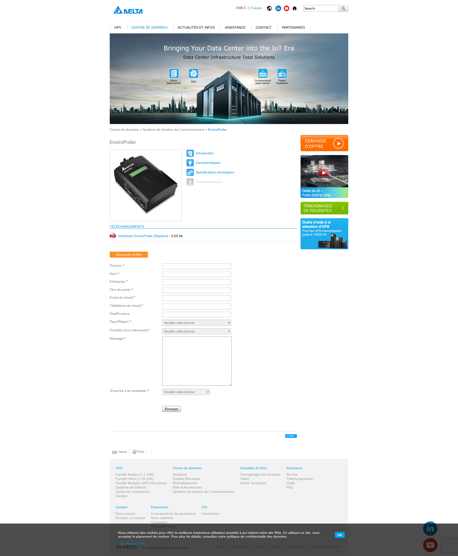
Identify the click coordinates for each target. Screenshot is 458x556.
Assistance (235, 27)
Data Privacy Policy (132, 544)
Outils (290, 483)
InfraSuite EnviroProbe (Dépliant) (143, 236)
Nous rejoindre (162, 518)
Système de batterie (131, 487)
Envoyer (171, 409)
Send (122, 452)
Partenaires (293, 27)
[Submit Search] (343, 8)
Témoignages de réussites (260, 474)
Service (291, 474)
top (291, 436)
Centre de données (149, 27)
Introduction (204, 153)
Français (249, 8)
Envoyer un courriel (130, 518)
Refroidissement (185, 483)
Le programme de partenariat (173, 513)
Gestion (121, 496)
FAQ (289, 487)
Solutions (180, 474)
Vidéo (244, 479)
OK (339, 535)
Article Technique (253, 483)
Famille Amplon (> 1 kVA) (135, 474)
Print (140, 452)
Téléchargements (208, 182)
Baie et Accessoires (187, 487)
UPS (117, 27)
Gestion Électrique (186, 479)
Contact (264, 27)
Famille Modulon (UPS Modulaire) (141, 483)
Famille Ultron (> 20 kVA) (134, 479)
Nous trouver (125, 513)
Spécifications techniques (214, 172)
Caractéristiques (207, 163)
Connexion (159, 522)
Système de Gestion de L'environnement (173, 129)
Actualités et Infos (196, 27)
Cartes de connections (133, 492)
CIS (204, 507)
